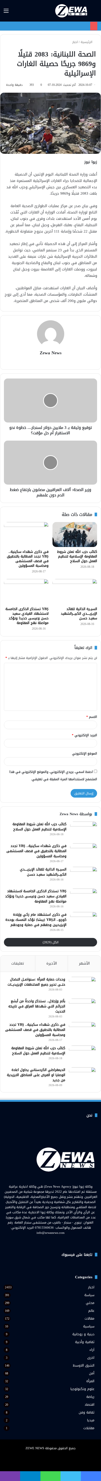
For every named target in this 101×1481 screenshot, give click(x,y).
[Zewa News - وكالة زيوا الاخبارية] (72, 10)
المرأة (90, 1381)
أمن (91, 1373)
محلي (90, 1302)
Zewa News (51, 353)
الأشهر (84, 963)
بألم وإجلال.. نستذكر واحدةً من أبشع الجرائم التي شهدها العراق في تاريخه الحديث (36, 1006)
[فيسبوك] (59, 1242)
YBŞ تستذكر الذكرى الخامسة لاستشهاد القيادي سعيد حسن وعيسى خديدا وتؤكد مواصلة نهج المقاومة (27, 616)
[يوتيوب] (47, 1242)
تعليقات (17, 963)
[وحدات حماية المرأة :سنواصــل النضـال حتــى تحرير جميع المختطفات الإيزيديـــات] (82, 986)
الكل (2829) (51, 942)
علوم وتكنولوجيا (82, 1389)
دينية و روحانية (83, 1334)
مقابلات (88, 1428)
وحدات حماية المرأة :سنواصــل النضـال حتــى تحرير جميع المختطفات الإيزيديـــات (36, 982)
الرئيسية (87, 42)
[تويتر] (53, 1242)
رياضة (90, 1396)
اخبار (75, 42)
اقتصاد (89, 1404)
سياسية (88, 1326)
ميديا (90, 1420)
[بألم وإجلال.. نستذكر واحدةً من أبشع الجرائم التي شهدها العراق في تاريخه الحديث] (82, 1008)
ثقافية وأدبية (84, 1342)
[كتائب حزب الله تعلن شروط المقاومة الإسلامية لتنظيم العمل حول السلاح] (74, 534)
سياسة (89, 1295)
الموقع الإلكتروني (84, 753)
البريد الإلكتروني (84, 735)
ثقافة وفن (86, 1412)
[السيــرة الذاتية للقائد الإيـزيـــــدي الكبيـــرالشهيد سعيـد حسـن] (74, 591)
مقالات (89, 1318)
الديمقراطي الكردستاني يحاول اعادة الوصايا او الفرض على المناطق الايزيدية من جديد (36, 1075)
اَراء (91, 1349)
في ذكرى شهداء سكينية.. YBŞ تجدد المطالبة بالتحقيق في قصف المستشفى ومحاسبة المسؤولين (28, 558)
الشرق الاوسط (83, 1365)
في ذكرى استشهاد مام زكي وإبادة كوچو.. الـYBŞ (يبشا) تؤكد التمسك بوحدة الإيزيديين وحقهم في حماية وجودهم (35, 919)
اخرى (90, 1357)
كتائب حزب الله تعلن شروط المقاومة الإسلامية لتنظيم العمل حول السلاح (77, 556)
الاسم (91, 717)
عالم (91, 1310)
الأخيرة (51, 963)
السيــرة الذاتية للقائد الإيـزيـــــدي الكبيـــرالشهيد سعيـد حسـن (79, 614)
